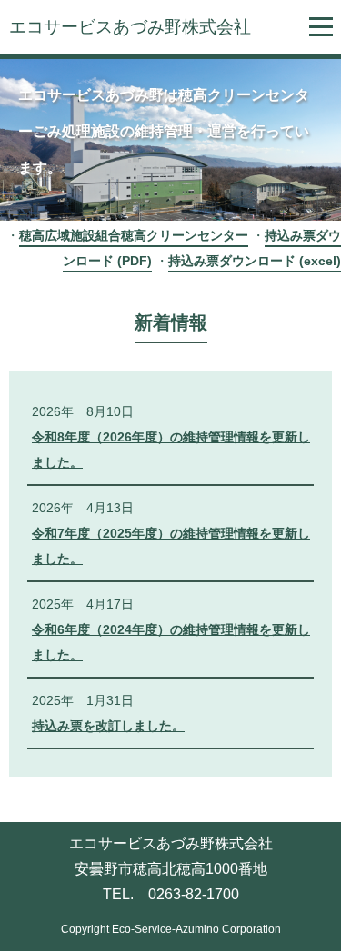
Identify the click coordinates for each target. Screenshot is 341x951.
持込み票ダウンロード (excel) (254, 260)
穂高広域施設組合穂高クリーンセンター (133, 235)
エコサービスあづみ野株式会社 (130, 26)
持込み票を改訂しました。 (108, 725)
